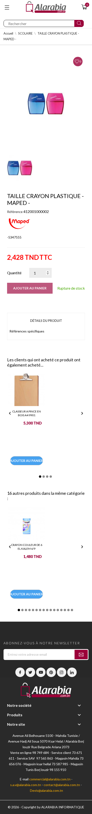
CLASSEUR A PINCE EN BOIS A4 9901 (26, 413)
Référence (15, 212)
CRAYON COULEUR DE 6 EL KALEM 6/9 (26, 546)
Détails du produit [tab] (46, 321)
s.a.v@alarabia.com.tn (25, 785)
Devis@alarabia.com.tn (46, 790)
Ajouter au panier (29, 288)
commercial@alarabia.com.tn (50, 779)
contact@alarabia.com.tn (62, 785)
